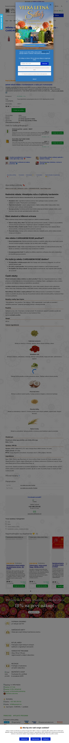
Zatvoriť (34, 79)
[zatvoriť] (50, 5)
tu (24, 739)
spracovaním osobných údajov (33, 74)
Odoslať (44, 63)
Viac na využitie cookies (52, 733)
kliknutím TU (45, 52)
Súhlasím (46, 739)
